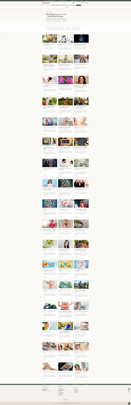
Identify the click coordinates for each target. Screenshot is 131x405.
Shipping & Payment (61, 393)
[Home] (50, 5)
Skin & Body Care (68, 29)
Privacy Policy (76, 390)
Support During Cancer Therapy (76, 29)
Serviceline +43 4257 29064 (86, 384)
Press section (60, 395)
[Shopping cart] (88, 3)
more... (45, 72)
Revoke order (65, 399)
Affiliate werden (60, 388)
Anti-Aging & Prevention (50, 29)
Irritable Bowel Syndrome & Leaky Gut (58, 27)
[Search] (73, 3)
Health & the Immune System (76, 27)
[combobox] (65, 3)
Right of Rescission (61, 392)
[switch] (128, 392)
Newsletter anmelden (61, 390)
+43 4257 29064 (44, 389)
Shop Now (79, 5)
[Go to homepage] (46, 2)
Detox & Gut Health (49, 27)
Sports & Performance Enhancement (59, 29)
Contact (82, 0)
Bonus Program (60, 394)
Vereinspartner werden (61, 389)
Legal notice (76, 389)
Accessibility (76, 392)
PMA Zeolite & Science (68, 27)
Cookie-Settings (76, 391)
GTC (75, 388)
